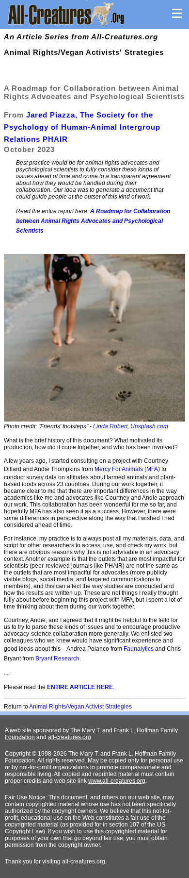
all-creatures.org (69, 737)
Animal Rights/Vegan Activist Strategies (80, 706)
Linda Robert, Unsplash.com (130, 426)
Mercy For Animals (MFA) (127, 469)
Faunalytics (139, 648)
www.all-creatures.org (116, 780)
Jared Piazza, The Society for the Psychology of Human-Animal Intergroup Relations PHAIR (82, 127)
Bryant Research (57, 658)
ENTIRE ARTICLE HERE (80, 687)
